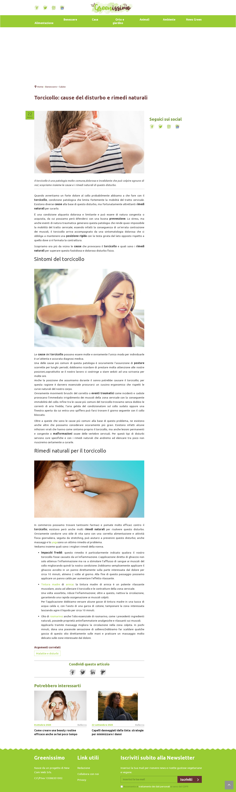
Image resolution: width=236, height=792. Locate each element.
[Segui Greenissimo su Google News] (62, 8)
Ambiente (169, 19)
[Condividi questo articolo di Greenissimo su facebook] (72, 672)
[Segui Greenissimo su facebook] (36, 8)
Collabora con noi (88, 773)
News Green (194, 19)
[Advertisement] (118, 55)
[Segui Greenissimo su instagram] (53, 8)
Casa (95, 19)
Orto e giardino (118, 21)
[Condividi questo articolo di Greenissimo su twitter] (82, 672)
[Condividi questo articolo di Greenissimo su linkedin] (92, 672)
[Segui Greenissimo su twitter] (45, 8)
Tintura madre (50, 584)
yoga (55, 542)
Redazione (83, 767)
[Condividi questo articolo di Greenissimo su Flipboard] (103, 672)
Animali (144, 19)
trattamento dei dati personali (154, 786)
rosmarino (56, 616)
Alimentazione (44, 23)
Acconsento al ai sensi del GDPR (156, 786)
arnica (69, 584)
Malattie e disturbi (47, 653)
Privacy (81, 779)
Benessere (70, 19)
